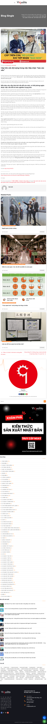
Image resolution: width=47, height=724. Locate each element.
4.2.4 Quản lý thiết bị (6, 558)
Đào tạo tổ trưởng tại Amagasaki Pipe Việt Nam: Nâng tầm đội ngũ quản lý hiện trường (22, 633)
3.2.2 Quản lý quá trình (6, 499)
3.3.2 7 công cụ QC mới (6, 517)
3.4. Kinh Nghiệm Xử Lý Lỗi (6, 533)
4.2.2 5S (2, 554)
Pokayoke (6, 676)
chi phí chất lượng (24, 667)
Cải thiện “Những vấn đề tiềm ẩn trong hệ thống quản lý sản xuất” (18, 628)
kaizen (16, 671)
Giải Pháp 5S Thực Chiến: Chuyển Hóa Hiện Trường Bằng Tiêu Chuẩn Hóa (20, 603)
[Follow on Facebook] (19, 394)
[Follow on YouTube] (27, 394)
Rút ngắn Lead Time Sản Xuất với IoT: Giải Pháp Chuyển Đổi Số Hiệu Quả (20, 652)
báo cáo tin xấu (37, 181)
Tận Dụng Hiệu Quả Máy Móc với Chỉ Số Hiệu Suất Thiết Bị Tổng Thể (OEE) (20, 657)
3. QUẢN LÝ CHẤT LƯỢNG (6, 483)
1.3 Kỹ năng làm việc (5, 467)
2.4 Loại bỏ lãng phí (5, 481)
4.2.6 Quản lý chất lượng (7, 562)
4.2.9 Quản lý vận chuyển (7, 568)
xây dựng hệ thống (39, 679)
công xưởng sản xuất (12, 670)
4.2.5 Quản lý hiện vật (6, 560)
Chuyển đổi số (32, 667)
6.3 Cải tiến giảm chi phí (6, 588)
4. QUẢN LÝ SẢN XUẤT (5, 539)
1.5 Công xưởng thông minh (7, 471)
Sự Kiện (2, 594)
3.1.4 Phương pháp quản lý (7, 493)
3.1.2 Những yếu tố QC (6, 489)
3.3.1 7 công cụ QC (5, 515)
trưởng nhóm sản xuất (9, 679)
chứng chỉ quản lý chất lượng (13, 668)
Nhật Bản (29, 182)
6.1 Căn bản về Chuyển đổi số (7, 584)
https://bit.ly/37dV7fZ (8, 168)
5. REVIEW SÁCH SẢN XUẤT (6, 580)
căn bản (20, 670)
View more (42, 231)
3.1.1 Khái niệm (4, 487)
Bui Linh (14, 65)
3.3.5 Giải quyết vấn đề (6, 523)
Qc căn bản (12, 676)
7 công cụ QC (6, 667)
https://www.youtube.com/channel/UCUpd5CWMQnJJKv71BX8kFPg (15, 175)
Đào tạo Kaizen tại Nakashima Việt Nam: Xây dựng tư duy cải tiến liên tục (20, 647)
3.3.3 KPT (3, 519)
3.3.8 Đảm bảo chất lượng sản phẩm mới (10, 529)
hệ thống (42, 670)
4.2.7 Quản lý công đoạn (6, 564)
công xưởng (3, 670)
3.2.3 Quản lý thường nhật (7, 501)
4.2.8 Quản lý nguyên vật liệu (8, 566)
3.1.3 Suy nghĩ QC (5, 491)
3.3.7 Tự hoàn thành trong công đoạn (10, 527)
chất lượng (39, 667)
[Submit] (45, 401)
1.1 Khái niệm (3, 463)
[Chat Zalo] (44, 717)
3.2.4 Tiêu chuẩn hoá (5, 503)
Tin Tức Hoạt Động (5, 596)
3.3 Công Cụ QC (4, 513)
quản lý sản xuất (10, 677)
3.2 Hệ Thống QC (4, 495)
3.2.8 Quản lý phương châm (7, 511)
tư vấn (25, 679)
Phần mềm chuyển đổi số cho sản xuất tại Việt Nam (14, 674)
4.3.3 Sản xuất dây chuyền (7, 576)
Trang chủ (24, 14)
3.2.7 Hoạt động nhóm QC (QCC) (8, 509)
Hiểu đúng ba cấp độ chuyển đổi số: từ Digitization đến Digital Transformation (21, 623)
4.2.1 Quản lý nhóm (5, 552)
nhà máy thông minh (20, 673)
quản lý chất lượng (20, 676)
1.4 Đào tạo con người (6, 469)
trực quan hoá (19, 679)
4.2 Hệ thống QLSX (5, 549)
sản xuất (33, 182)
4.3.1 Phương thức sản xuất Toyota (9, 572)
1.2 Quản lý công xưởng (32, 16)
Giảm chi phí (35, 670)
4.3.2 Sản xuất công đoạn (7, 574)
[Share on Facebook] (2, 178)
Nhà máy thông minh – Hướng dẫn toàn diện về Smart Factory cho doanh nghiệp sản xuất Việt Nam (25, 618)
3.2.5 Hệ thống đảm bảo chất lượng (9, 505)
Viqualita (31, 679)
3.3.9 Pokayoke (4, 531)
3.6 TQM (3, 537)
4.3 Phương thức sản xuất (7, 570)
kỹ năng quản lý (23, 182)
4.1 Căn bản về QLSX (5, 541)
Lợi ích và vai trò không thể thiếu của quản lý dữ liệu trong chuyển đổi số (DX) (21, 608)
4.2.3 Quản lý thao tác (6, 556)
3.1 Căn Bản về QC (5, 485)
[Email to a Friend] (4, 178)
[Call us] (25, 394)
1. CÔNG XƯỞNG (14, 181)
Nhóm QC (28, 673)
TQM (2, 679)
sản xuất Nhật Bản (29, 677)
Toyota (43, 677)
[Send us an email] (23, 394)
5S (1, 667)
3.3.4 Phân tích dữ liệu (6, 521)
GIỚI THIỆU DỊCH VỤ (5, 592)
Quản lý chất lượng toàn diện (32, 676)
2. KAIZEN (3, 473)
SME (17, 677)
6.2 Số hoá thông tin (6, 586)
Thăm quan (37, 677)
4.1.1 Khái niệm (4, 543)
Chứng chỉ (3, 668)
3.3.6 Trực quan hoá (5, 525)
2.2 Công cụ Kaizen (5, 477)
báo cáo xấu (43, 181)
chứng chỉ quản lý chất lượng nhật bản (29, 668)
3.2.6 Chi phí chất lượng (6, 507)
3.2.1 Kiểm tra (4, 497)
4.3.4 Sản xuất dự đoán (6, 578)
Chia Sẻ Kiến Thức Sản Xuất (34, 14)
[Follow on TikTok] (21, 394)
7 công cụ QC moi (14, 667)
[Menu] (14, 2)
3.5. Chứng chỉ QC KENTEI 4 (7, 535)
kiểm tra (21, 671)
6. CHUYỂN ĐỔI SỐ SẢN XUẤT (7, 582)
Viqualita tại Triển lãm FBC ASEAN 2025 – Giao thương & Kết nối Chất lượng (20, 638)
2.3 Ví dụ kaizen (4, 479)
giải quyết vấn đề (4, 182)
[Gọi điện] (44, 721)
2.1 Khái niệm (4, 475)
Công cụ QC (42, 668)
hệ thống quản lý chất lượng (7, 671)
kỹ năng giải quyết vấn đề (14, 182)
